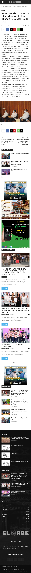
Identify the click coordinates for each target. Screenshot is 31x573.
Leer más (5, 288)
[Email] (21, 29)
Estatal (13, 6)
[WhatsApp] (18, 29)
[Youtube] (22, 559)
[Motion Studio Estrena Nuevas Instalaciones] (15, 335)
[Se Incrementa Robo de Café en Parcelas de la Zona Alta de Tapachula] (6, 440)
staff (8, 276)
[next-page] (5, 177)
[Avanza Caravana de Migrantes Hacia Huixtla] (6, 156)
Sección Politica (8, 6)
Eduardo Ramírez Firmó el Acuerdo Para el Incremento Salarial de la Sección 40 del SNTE (19, 163)
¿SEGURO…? (14, 453)
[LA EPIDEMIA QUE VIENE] (6, 447)
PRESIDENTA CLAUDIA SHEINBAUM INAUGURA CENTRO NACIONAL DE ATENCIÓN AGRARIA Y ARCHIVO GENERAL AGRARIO (14, 272)
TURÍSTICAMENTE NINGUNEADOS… (19, 461)
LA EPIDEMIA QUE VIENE (17, 445)
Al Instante (4, 166)
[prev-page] (2, 177)
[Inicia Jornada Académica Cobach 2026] (6, 172)
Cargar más (14, 362)
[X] (11, 29)
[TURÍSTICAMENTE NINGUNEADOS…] (6, 463)
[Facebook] (7, 29)
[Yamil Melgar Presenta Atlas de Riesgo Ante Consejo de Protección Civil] (6, 412)
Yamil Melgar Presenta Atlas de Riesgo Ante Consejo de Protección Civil (19, 411)
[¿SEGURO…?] (6, 455)
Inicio (3, 6)
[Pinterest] (14, 29)
